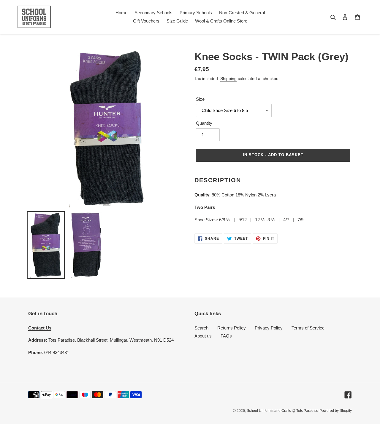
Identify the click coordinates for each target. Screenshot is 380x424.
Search (201, 327)
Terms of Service (308, 327)
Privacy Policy (269, 327)
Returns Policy (231, 327)
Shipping (228, 78)
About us (203, 335)
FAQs (226, 335)
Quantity (204, 123)
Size (200, 99)
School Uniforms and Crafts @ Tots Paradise (282, 411)
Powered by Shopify (335, 411)
